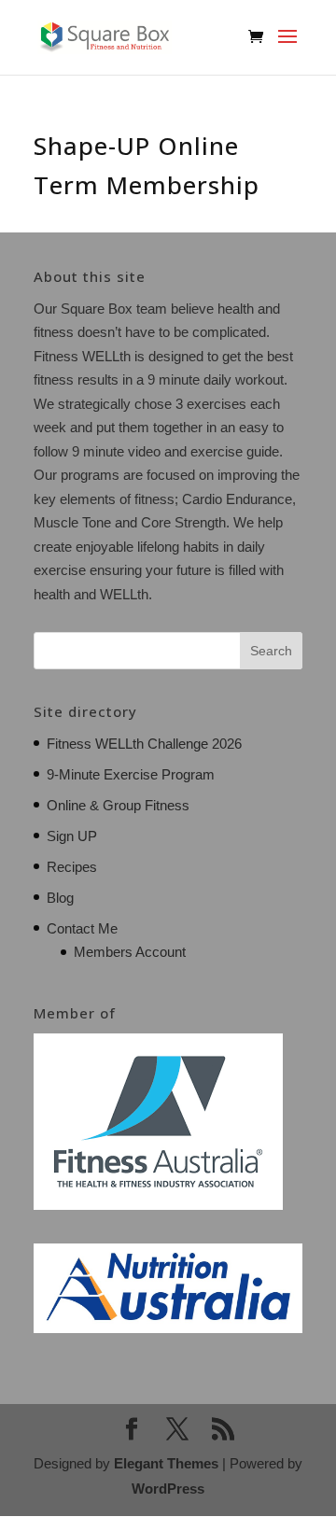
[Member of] (158, 1205)
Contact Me (82, 928)
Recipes (72, 867)
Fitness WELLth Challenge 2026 (144, 743)
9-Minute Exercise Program (131, 774)
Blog (60, 898)
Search (271, 650)
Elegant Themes (166, 1463)
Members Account (130, 952)
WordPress (168, 1488)
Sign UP (72, 836)
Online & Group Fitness (118, 805)
